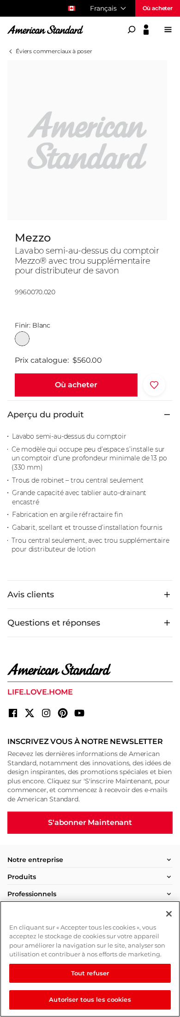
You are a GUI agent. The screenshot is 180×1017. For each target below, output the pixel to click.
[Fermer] (169, 914)
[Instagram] (46, 713)
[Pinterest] (62, 713)
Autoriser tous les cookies (90, 999)
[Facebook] (12, 713)
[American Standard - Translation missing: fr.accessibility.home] (90, 669)
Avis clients (30, 594)
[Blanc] (22, 338)
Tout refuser (90, 973)
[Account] (146, 30)
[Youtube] (79, 713)
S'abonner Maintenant (90, 822)
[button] (76, 385)
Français (103, 8)
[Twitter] (29, 713)
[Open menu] (168, 29)
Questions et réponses (53, 623)
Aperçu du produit (45, 414)
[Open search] (131, 29)
